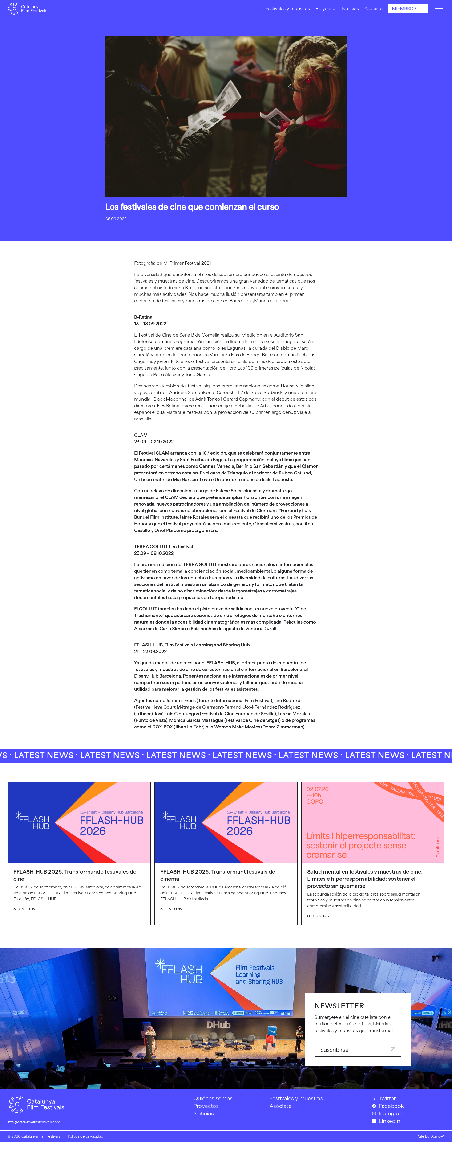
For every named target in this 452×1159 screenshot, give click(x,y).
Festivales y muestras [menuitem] (296, 1098)
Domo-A (437, 1136)
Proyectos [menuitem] (206, 1105)
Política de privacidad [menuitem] (85, 1136)
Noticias (350, 8)
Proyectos (325, 8)
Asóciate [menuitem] (280, 1105)
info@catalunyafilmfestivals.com (34, 1122)
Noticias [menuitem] (204, 1113)
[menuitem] (408, 1098)
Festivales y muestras (288, 8)
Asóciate (373, 8)
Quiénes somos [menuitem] (213, 1098)
